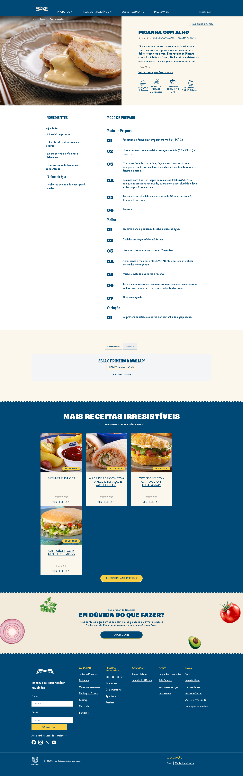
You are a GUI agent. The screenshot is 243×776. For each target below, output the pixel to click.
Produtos (63, 11)
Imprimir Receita (203, 24)
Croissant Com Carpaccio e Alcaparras (151, 482)
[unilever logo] (35, 760)
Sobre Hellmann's (133, 11)
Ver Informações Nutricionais (155, 72)
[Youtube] (54, 741)
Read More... (146, 67)
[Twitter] (47, 741)
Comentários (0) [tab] (113, 346)
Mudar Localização (184, 763)
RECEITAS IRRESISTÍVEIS (96, 11)
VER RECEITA (59, 502)
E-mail (35, 712)
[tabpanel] (122, 372)
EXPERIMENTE (121, 635)
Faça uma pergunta (121, 374)
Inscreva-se (161, 11)
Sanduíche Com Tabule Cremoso (61, 552)
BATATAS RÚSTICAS (61, 478)
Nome (35, 696)
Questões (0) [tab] (130, 346)
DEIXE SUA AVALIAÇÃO (121, 367)
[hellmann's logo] (41, 8)
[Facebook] (34, 741)
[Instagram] (40, 741)
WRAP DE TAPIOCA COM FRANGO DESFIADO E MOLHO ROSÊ (106, 482)
